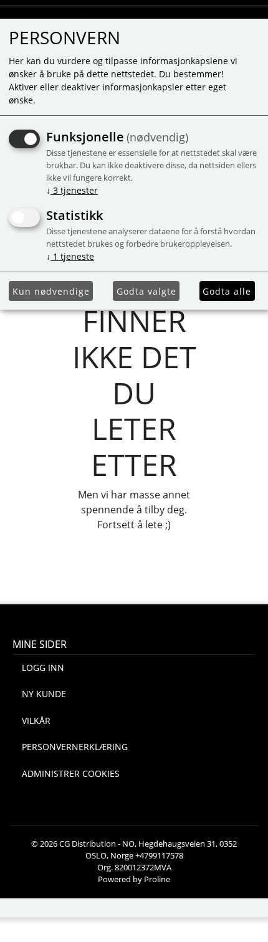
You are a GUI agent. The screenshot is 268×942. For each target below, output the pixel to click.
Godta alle (227, 291)
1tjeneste (70, 256)
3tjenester (72, 190)
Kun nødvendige (51, 291)
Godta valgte (146, 291)
